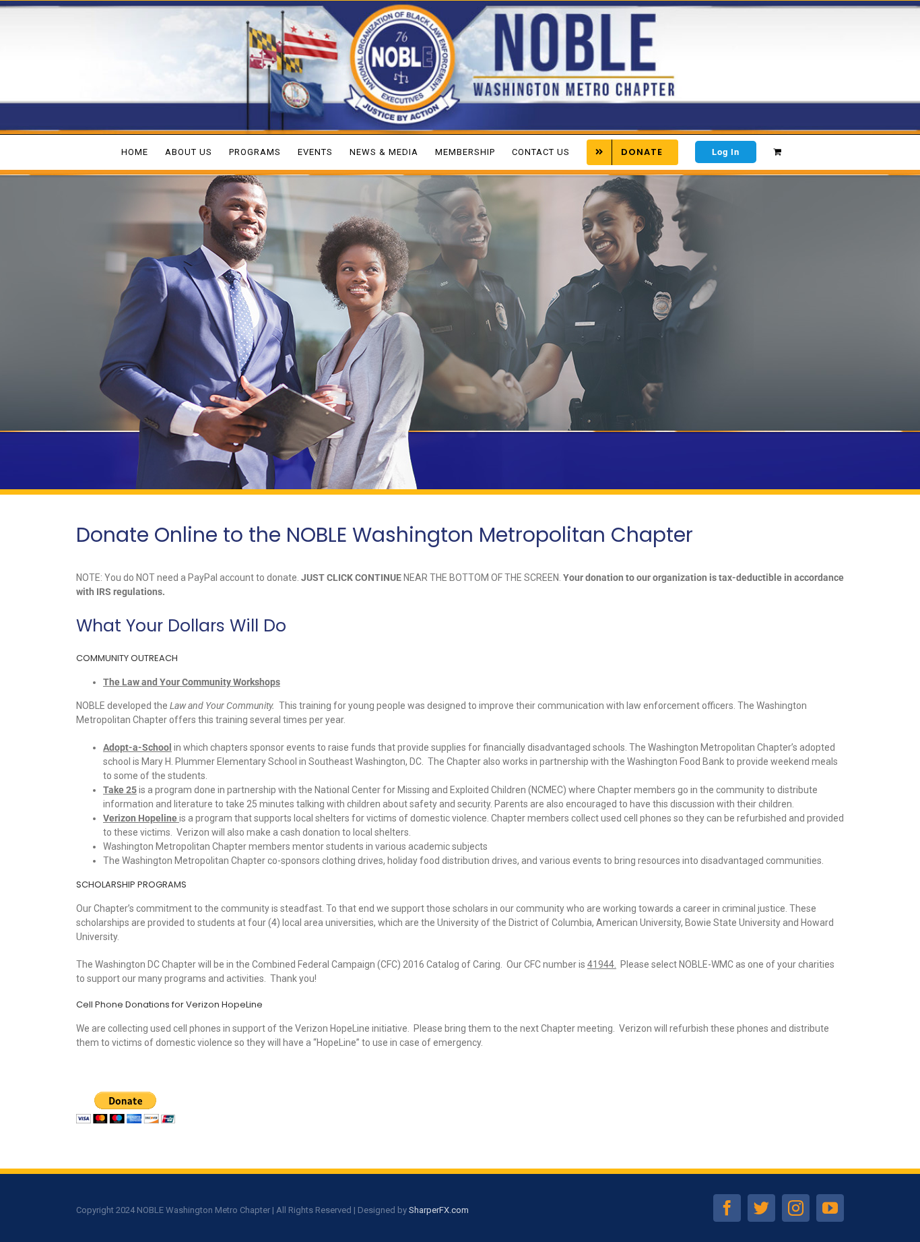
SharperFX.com (439, 1210)
